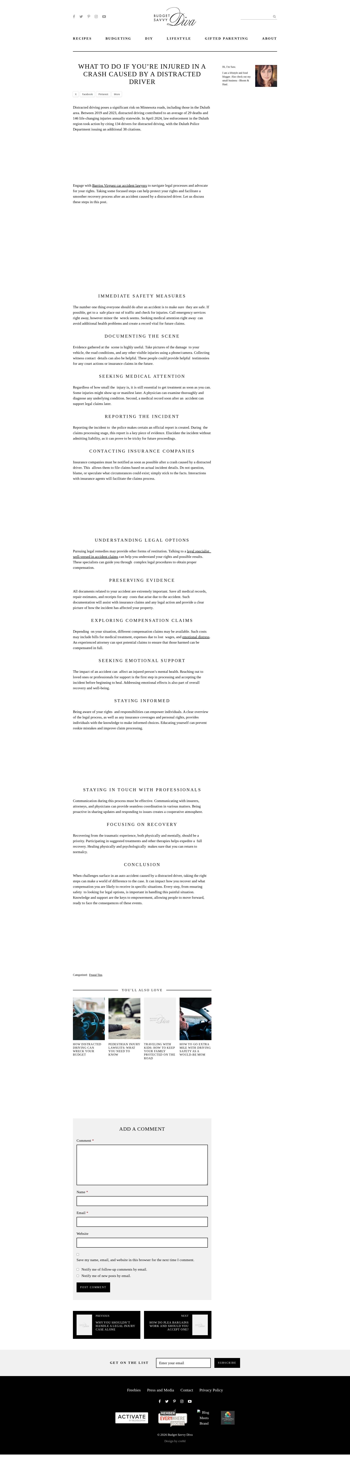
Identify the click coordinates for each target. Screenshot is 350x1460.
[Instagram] (96, 17)
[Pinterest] (89, 17)
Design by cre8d (175, 1441)
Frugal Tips (95, 974)
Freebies (134, 1390)
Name (82, 1192)
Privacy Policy (211, 1390)
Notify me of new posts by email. (106, 1276)
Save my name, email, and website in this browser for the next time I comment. (135, 1260)
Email (82, 1213)
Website (82, 1234)
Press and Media (160, 1390)
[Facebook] (73, 17)
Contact (186, 1390)
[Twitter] (81, 17)
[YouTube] (104, 17)
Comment (85, 1140)
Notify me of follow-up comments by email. (114, 1269)
